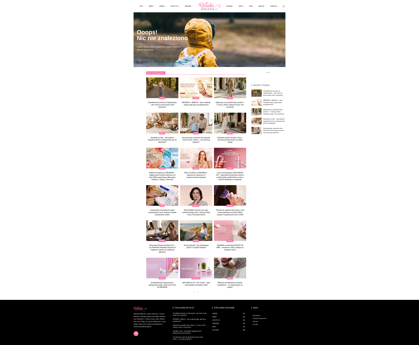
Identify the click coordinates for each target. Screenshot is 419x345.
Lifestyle (195, 278)
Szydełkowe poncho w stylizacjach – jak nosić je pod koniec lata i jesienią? (162, 105)
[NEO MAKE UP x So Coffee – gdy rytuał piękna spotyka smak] (196, 268)
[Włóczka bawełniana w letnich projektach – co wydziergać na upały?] (230, 268)
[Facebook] (136, 333)
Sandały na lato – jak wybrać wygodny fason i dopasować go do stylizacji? (162, 140)
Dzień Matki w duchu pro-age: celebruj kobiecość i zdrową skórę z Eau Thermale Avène (196, 212)
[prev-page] (194, 292)
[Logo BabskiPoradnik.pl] (209, 6)
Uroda (195, 98)
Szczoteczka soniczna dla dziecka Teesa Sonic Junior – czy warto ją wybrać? (196, 140)
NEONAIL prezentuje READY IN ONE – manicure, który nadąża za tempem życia (230, 247)
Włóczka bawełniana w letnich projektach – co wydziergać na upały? (230, 285)
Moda (162, 98)
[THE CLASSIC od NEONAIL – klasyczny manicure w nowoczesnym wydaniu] (196, 158)
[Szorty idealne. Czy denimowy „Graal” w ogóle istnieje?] (196, 230)
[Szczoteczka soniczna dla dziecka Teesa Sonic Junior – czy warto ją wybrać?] (196, 123)
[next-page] (197, 292)
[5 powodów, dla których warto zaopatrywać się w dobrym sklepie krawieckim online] (162, 195)
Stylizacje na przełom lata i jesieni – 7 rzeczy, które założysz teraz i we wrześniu (230, 105)
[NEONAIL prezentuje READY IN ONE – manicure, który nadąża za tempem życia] (230, 230)
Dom (195, 133)
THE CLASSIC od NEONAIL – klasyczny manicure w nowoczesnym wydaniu (196, 175)
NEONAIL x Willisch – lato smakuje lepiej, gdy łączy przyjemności (272, 102)
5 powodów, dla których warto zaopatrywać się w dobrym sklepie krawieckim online (162, 212)
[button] (283, 6)
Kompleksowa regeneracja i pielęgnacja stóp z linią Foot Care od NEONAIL (162, 285)
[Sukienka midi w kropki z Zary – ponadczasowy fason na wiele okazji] (230, 123)
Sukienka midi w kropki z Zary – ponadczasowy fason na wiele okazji (230, 140)
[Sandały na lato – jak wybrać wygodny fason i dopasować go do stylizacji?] (162, 123)
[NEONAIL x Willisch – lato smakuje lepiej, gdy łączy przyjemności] (196, 87)
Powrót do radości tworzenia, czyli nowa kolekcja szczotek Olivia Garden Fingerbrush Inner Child (230, 212)
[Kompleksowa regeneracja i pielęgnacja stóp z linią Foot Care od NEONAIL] (162, 268)
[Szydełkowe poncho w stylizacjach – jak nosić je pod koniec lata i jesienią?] (162, 87)
